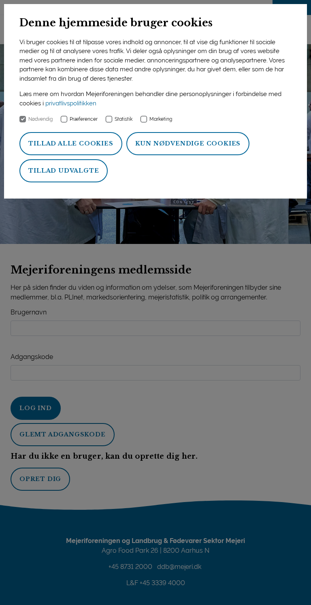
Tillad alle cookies (70, 143)
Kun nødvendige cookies (188, 143)
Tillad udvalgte (63, 170)
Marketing (160, 119)
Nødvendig (40, 119)
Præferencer (84, 119)
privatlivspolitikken (70, 103)
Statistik (123, 119)
